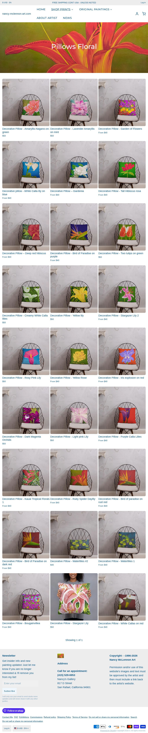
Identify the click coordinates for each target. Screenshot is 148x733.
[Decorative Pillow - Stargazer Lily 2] (122, 289)
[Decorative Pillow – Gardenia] (74, 164)
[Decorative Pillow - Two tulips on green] (122, 227)
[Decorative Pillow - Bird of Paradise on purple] (74, 227)
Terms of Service (80, 717)
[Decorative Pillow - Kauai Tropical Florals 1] (26, 472)
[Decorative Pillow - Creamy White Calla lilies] (26, 289)
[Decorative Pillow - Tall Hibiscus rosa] (122, 164)
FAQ (16, 717)
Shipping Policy (64, 717)
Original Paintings (94, 9)
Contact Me (7, 717)
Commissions (36, 717)
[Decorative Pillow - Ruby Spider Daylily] (74, 472)
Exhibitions (24, 717)
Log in (143, 3)
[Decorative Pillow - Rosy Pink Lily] (26, 351)
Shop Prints (61, 9)
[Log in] (136, 13)
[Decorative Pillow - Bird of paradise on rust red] (122, 472)
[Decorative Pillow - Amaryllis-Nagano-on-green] (26, 102)
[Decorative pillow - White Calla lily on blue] (26, 164)
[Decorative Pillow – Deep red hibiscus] (26, 227)
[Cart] (143, 13)
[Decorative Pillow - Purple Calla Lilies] (122, 410)
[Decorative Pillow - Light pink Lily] (74, 410)
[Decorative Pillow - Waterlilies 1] (122, 534)
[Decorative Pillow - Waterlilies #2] (74, 534)
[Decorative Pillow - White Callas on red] (122, 597)
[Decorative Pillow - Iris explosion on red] (122, 351)
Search (134, 717)
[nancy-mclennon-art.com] (60, 656)
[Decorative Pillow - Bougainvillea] (26, 597)
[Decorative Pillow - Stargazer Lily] (74, 597)
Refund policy (50, 717)
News (67, 18)
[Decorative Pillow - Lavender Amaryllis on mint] (74, 102)
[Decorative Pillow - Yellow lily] (74, 289)
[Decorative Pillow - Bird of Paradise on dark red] (26, 534)
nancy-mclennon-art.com (16, 13)
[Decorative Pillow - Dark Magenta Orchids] (26, 410)
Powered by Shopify (108, 731)
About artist (47, 18)
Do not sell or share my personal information (109, 717)
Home (41, 9)
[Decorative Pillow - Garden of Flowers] (122, 102)
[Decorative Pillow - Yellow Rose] (74, 351)
